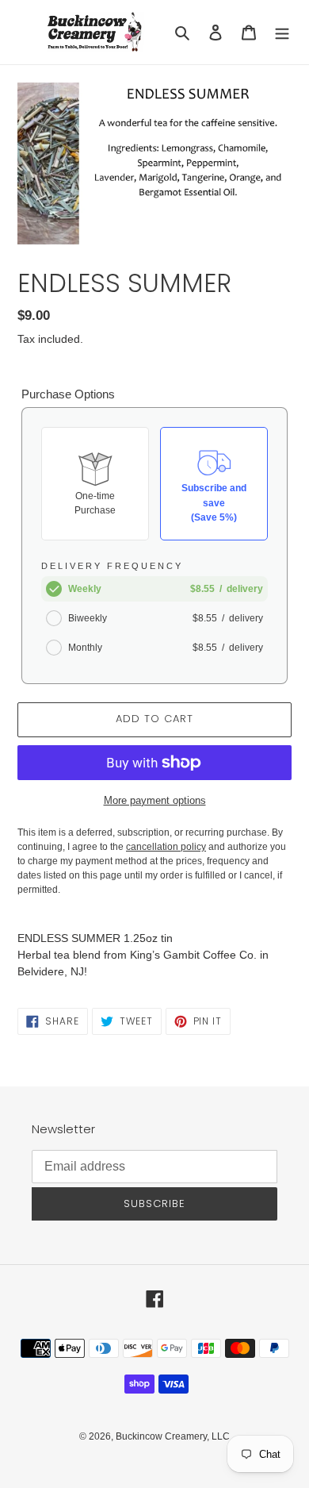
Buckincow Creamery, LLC (173, 1436)
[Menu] (282, 32)
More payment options (155, 800)
